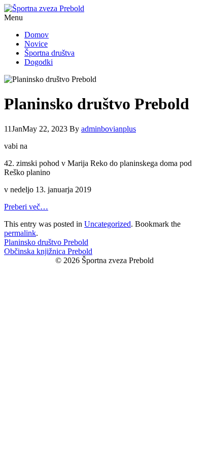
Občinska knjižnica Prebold (48, 251)
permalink (20, 233)
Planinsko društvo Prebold (46, 242)
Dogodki (38, 62)
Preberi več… (26, 206)
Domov (36, 34)
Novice (36, 43)
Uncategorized (107, 224)
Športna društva (49, 53)
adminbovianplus (108, 128)
